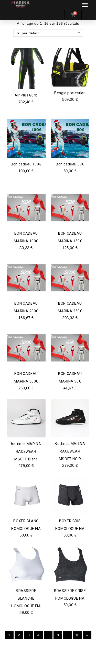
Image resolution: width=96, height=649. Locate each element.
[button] (85, 5)
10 (77, 635)
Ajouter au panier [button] (26, 82)
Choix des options (70, 79)
